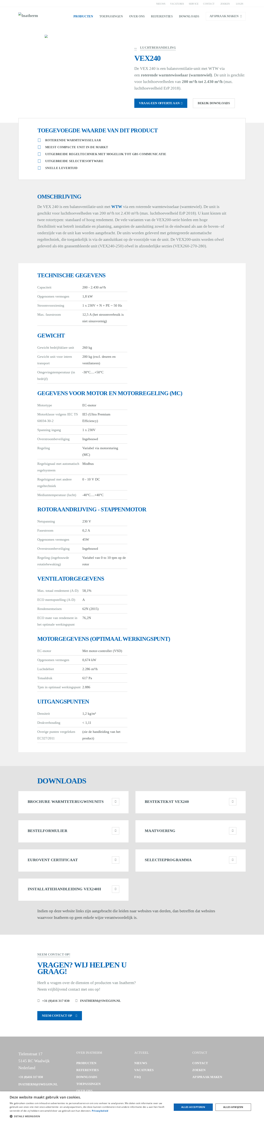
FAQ (137, 1077)
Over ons (137, 16)
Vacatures (177, 4)
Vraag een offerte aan (159, 103)
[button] (88, 1116)
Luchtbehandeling (158, 47)
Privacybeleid (100, 1110)
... (135, 47)
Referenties (162, 16)
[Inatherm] (28, 16)
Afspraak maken (224, 16)
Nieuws (160, 4)
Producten (83, 16)
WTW (116, 206)
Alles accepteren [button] (193, 1107)
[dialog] (132, 1107)
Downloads (189, 16)
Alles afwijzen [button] (233, 1107)
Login (239, 4)
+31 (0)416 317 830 (56, 1001)
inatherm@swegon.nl (100, 1001)
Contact (208, 4)
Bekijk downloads (214, 103)
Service (194, 4)
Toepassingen (111, 16)
